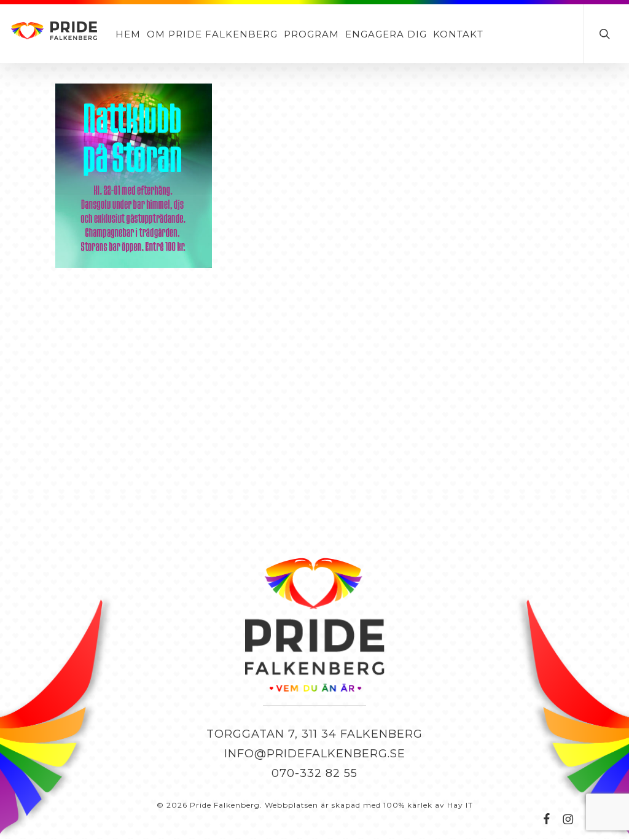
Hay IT (460, 805)
